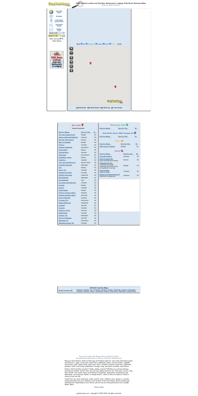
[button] (90, 64)
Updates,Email (59, 29)
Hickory (92, 291)
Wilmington (122, 291)
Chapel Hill (97, 289)
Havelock (86, 291)
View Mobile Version (59, 25)
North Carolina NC (66, 290)
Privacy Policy (99, 387)
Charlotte (104, 289)
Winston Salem (131, 291)
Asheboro (79, 289)
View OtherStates (59, 11)
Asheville (86, 289)
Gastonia (124, 289)
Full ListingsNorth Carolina (59, 20)
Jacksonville (99, 291)
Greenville (80, 291)
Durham (110, 289)
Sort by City (85, 132)
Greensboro (131, 289)
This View (57, 38)
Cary (91, 289)
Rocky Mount (114, 291)
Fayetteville (117, 289)
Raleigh (106, 291)
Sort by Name (64, 132)
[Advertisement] (99, 25)
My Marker (59, 16)
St (94, 132)
